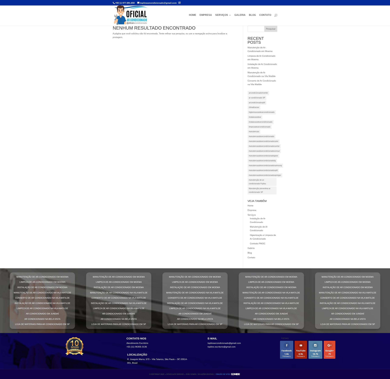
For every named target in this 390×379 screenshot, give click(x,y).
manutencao (254, 131)
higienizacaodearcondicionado (262, 112)
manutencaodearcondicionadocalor (263, 141)
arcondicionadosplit (257, 103)
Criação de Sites (223, 374)
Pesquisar (271, 29)
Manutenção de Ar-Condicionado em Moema (42, 277)
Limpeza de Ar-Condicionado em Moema (42, 282)
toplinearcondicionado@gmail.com (224, 343)
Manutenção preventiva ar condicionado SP (259, 190)
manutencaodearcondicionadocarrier (264, 146)
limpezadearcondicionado (259, 127)
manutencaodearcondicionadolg (262, 161)
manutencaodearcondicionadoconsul (264, 151)
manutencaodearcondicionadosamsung (265, 165)
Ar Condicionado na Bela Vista (42, 319)
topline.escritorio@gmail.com (222, 347)
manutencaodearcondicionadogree (263, 156)
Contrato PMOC (257, 243)
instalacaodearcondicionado (260, 122)
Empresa (206, 15)
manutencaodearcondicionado (261, 136)
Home (192, 15)
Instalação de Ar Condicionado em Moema (42, 287)
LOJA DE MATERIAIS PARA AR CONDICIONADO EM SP (42, 324)
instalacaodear (255, 117)
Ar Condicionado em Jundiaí (42, 313)
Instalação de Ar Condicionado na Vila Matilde (42, 303)
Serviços (221, 15)
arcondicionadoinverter (258, 93)
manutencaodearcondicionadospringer (265, 175)
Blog (252, 15)
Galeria (240, 15)
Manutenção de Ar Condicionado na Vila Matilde (42, 292)
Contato (265, 15)
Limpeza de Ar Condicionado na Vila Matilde (42, 308)
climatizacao (254, 107)
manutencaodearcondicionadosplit (263, 170)
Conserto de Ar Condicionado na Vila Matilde (42, 298)
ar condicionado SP (257, 98)
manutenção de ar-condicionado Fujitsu (257, 182)
